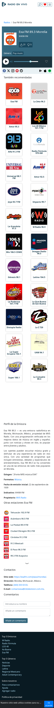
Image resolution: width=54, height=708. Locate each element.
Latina (5, 668)
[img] (50, 4)
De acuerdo (48, 704)
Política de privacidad (12, 697)
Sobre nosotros (9, 680)
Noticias (6, 662)
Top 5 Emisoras (9, 636)
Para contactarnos (11, 684)
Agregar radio (8, 690)
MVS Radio (21, 497)
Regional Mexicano (11, 671)
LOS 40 (5, 646)
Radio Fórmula (9, 643)
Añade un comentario (15, 620)
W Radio (6, 640)
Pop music (18, 53)
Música (18, 479)
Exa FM (5, 652)
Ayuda (5, 687)
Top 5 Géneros (9, 658)
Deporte (6, 665)
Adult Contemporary (12, 674)
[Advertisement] (27, 14)
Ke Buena (6, 649)
